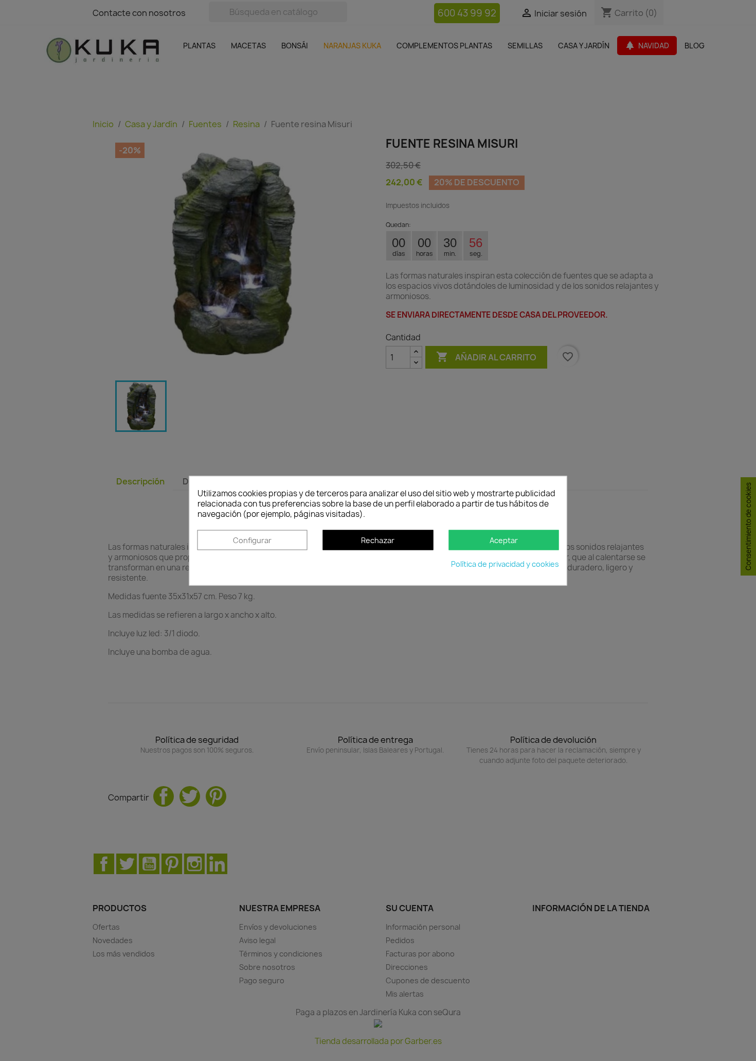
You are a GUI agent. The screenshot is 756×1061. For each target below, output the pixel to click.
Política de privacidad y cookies (505, 564)
